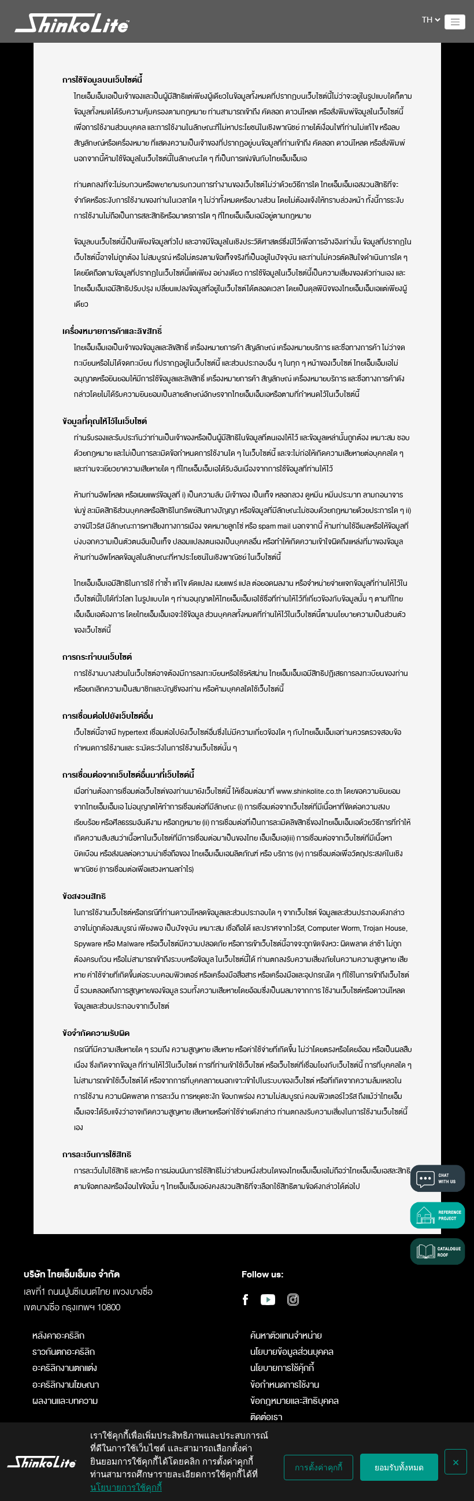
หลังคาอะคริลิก (58, 1336)
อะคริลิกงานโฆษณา (65, 1385)
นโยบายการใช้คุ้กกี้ (282, 1368)
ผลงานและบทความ (65, 1401)
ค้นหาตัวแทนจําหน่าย (286, 1336)
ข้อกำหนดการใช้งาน (284, 1385)
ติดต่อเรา (266, 1417)
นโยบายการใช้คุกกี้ (126, 1487)
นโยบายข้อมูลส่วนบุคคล (292, 1352)
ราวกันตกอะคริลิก (63, 1352)
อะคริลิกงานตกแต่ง (64, 1368)
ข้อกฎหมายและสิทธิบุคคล (294, 1401)
